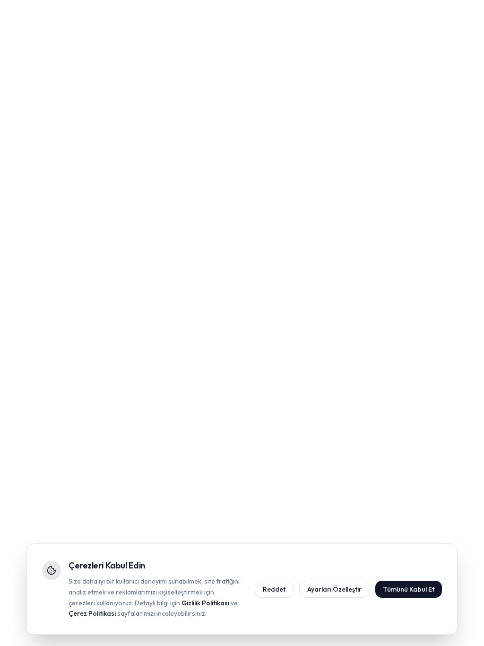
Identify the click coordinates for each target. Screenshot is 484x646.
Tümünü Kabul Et (408, 589)
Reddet (274, 589)
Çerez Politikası (92, 613)
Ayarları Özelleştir (334, 589)
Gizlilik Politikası (205, 603)
